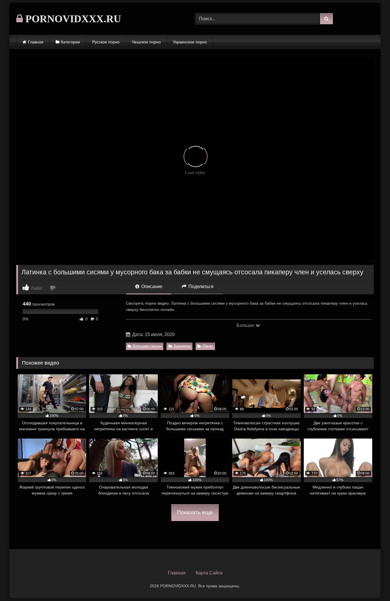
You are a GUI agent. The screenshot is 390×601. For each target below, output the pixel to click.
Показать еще (195, 512)
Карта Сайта (209, 572)
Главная (35, 42)
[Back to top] (372, 584)
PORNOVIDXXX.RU (72, 19)
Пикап (208, 346)
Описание (151, 286)
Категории (70, 42)
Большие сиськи (147, 346)
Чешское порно (146, 42)
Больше (245, 325)
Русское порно (106, 42)
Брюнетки (182, 346)
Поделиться (200, 286)
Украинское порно (190, 42)
